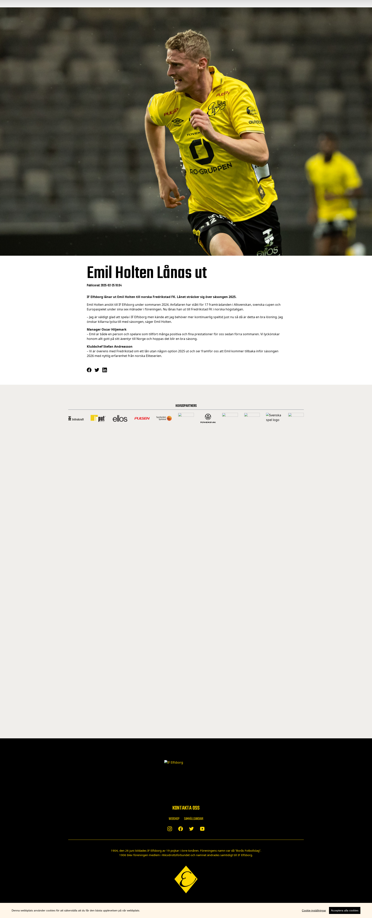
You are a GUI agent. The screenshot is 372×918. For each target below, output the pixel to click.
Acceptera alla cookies (344, 910)
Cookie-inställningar (314, 910)
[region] (186, 910)
